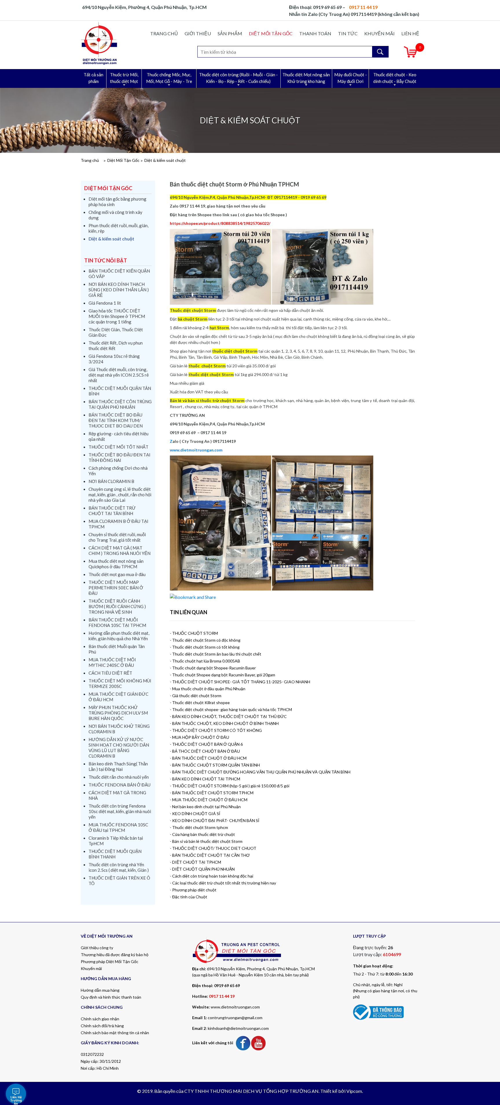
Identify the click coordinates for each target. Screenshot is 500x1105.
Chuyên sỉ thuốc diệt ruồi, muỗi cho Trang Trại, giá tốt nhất (117, 537)
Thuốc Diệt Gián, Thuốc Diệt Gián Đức (116, 332)
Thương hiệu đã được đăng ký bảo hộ (114, 954)
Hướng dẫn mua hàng (100, 990)
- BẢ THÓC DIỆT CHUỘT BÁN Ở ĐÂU (205, 751)
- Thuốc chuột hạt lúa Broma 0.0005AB (205, 660)
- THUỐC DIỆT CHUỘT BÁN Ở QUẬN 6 (206, 744)
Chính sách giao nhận (100, 1018)
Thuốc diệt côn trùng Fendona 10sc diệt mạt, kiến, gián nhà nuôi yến (120, 811)
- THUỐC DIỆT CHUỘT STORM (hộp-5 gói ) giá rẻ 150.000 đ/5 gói (229, 785)
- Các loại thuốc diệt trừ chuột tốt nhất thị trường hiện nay (223, 882)
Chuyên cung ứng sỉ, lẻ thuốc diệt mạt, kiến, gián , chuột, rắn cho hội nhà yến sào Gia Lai (120, 494)
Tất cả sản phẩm (93, 78)
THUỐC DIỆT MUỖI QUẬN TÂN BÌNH (120, 391)
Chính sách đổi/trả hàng (102, 1025)
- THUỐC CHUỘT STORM (194, 633)
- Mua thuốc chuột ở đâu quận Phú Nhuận (207, 688)
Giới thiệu (198, 33)
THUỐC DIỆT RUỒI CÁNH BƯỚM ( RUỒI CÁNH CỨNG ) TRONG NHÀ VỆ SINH (117, 606)
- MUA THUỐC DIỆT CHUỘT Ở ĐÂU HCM (208, 799)
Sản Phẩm (230, 33)
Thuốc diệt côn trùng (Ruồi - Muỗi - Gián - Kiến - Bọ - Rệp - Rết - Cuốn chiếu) (238, 78)
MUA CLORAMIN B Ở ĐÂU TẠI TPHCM (118, 524)
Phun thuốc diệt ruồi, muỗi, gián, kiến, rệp (118, 228)
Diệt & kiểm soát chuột (165, 160)
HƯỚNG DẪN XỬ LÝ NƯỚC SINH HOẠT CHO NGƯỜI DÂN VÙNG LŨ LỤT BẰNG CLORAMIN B (119, 747)
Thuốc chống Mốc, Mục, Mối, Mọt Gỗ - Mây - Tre (169, 78)
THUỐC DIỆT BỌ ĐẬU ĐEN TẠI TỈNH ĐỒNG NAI (119, 457)
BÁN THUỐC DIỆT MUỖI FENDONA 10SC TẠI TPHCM (117, 622)
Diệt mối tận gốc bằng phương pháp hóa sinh (117, 201)
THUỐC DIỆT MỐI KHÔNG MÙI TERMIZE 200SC (120, 683)
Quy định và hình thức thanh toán (111, 997)
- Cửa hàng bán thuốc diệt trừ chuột (202, 834)
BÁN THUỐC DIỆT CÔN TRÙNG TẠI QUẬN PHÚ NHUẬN (120, 404)
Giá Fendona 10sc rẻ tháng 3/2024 (114, 358)
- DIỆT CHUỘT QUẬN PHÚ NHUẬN (202, 869)
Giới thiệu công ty (97, 947)
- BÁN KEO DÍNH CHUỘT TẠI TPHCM (205, 778)
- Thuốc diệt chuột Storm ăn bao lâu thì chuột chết (215, 653)
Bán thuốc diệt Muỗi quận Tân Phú (117, 649)
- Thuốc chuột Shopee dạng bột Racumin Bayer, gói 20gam (222, 674)
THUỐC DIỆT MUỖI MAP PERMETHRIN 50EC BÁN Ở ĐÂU (116, 588)
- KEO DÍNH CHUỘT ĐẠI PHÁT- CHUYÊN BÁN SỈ (214, 820)
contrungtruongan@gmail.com (235, 1017)
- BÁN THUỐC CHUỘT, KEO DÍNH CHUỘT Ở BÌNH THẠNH (224, 723)
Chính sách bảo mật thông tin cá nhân (115, 1032)
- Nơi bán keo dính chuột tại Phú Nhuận (205, 806)
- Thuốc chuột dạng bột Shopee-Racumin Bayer (213, 667)
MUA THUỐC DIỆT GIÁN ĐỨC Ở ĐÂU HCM (118, 696)
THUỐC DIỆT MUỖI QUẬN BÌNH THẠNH (115, 854)
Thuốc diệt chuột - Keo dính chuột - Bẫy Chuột (394, 78)
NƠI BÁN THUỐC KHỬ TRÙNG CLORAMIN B (119, 728)
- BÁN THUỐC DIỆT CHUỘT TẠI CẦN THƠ (210, 855)
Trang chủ (164, 33)
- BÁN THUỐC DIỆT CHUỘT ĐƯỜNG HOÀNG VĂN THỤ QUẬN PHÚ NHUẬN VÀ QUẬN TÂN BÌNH (260, 771)
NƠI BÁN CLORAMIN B (111, 481)
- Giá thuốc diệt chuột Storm (195, 695)
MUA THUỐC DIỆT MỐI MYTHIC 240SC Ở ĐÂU (112, 662)
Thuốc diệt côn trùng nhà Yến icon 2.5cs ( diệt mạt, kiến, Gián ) (119, 867)
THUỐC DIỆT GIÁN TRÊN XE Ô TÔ (119, 880)
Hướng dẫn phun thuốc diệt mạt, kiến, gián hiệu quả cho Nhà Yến (119, 635)
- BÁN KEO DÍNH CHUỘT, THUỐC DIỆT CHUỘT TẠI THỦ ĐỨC (228, 716)
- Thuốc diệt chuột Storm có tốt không (205, 647)
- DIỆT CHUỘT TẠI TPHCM (195, 862)
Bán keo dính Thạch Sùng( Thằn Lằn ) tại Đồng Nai (118, 766)
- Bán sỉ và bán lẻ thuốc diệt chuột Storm (206, 841)
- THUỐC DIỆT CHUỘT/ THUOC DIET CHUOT (213, 848)
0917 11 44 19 (222, 996)
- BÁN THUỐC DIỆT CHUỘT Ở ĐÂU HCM (208, 758)
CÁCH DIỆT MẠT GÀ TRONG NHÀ (117, 795)
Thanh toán (315, 33)
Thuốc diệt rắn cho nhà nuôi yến (119, 777)
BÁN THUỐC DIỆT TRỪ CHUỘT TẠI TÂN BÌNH (112, 510)
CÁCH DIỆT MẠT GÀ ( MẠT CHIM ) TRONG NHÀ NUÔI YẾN (119, 550)
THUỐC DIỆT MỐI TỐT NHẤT (118, 446)
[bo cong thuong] (378, 1011)
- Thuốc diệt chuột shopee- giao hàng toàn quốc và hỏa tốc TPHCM (231, 709)
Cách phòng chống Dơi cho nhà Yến (118, 470)
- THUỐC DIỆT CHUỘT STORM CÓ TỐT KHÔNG (216, 730)
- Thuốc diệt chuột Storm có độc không (205, 640)
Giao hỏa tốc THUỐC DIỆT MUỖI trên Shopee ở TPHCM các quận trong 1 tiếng (117, 316)
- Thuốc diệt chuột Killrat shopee (200, 702)
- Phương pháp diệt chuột (193, 889)
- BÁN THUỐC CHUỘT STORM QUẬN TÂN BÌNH (215, 764)
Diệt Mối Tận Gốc (271, 33)
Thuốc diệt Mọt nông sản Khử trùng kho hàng (306, 78)
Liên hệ (410, 33)
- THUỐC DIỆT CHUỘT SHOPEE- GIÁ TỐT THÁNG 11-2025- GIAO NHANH (240, 681)
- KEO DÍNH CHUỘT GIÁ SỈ (195, 813)
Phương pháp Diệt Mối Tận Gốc (109, 961)
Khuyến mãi (379, 33)
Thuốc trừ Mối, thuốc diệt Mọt (124, 78)
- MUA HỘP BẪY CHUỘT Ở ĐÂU (199, 737)
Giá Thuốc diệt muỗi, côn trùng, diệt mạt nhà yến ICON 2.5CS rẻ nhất (119, 375)
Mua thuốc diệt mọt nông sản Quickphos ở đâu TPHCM (116, 563)
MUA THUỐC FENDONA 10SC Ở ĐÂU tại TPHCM (118, 827)
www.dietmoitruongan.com (235, 1006)
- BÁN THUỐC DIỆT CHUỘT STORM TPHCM (211, 792)
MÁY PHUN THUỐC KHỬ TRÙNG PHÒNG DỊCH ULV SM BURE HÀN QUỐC (118, 713)
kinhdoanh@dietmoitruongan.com (238, 1028)
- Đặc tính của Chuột (188, 896)
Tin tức (348, 33)
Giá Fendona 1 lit (105, 303)
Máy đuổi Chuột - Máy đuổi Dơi (350, 78)
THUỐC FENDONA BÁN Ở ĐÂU (119, 784)
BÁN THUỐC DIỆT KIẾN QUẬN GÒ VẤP (119, 273)
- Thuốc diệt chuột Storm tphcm (199, 827)
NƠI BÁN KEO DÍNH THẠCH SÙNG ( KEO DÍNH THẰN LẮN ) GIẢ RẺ (119, 290)
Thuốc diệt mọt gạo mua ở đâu (117, 574)
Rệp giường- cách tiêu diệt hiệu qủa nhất (118, 436)
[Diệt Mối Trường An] (99, 43)
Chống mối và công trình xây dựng (115, 215)
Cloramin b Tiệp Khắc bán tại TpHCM (116, 840)
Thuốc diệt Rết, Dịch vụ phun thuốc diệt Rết (116, 345)
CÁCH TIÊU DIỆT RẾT (110, 672)
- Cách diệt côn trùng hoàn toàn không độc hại (211, 875)
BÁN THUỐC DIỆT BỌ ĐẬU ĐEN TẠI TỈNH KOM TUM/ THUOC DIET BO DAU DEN (116, 420)
